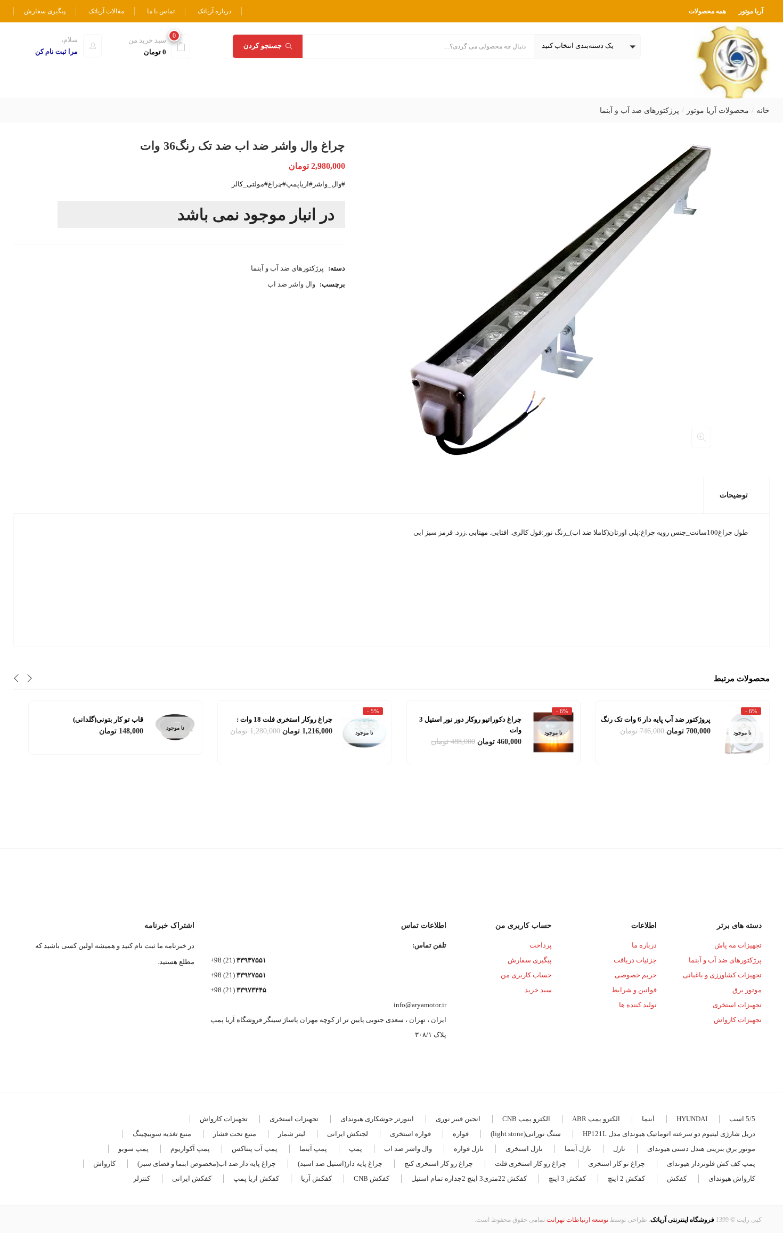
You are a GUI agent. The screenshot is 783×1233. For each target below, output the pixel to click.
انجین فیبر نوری (458, 1119)
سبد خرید (538, 990)
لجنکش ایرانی (347, 1134)
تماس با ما (161, 11)
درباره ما (644, 945)
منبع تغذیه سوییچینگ (162, 1134)
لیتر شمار (291, 1134)
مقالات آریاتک (106, 11)
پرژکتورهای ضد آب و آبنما (639, 111)
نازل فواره (469, 1149)
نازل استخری (524, 1149)
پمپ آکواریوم (190, 1149)
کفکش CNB (371, 1178)
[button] (587, 46)
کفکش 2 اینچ (626, 1178)
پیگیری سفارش (45, 11)
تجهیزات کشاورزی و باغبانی (722, 975)
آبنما (648, 1119)
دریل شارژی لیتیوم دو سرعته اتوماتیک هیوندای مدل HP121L (669, 1134)
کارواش (104, 1163)
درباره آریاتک (214, 11)
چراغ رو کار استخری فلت (530, 1163)
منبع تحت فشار (234, 1134)
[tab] (736, 495)
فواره (461, 1134)
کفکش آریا (316, 1178)
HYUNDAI (691, 1119)
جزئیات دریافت (635, 960)
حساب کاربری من (526, 975)
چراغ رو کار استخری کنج (438, 1163)
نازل (619, 1149)
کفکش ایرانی (191, 1178)
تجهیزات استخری (737, 1005)
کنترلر (141, 1178)
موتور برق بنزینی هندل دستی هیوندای (701, 1149)
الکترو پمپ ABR (596, 1119)
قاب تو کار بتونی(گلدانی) (108, 719)
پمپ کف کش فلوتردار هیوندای (711, 1163)
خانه (763, 111)
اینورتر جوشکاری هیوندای (377, 1119)
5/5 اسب (742, 1119)
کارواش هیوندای (731, 1178)
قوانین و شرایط (634, 990)
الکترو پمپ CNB (526, 1119)
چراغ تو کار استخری (616, 1163)
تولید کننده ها (638, 1005)
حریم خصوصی (636, 975)
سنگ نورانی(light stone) (526, 1134)
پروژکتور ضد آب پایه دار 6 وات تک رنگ (656, 719)
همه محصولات (707, 11)
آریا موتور (751, 11)
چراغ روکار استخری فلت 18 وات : (284, 719)
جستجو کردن (262, 46)
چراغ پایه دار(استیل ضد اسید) (340, 1163)
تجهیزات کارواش (738, 1020)
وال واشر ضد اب (291, 284)
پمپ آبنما (313, 1149)
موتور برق (747, 990)
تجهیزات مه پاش (738, 945)
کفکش (677, 1178)
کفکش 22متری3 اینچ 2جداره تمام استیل (469, 1178)
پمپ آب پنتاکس (255, 1149)
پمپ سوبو (133, 1149)
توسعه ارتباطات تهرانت (577, 1219)
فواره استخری (410, 1134)
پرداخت (540, 945)
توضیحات (734, 495)
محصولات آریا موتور (718, 111)
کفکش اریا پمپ (256, 1178)
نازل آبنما (578, 1149)
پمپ (355, 1149)
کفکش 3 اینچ (567, 1178)
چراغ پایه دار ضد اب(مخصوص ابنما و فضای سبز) (206, 1163)
